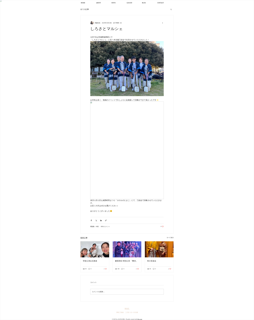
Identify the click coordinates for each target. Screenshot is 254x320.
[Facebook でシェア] (91, 220)
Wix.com (139, 319)
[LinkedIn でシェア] (101, 220)
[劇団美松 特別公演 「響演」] (127, 249)
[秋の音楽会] (159, 249)
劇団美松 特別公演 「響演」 (126, 261)
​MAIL (127, 309)
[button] (171, 9)
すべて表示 (170, 237)
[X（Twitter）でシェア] (96, 220)
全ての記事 (84, 9)
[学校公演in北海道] (94, 249)
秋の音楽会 (151, 261)
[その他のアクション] (162, 23)
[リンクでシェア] (106, 220)
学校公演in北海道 (90, 261)
